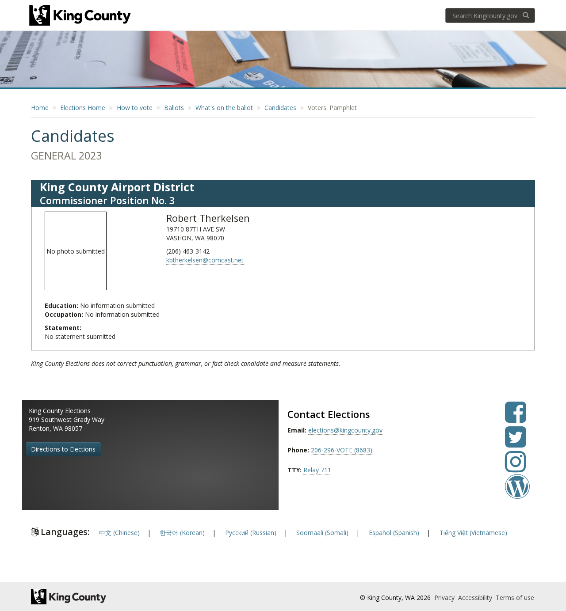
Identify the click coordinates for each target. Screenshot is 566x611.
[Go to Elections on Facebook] (515, 418)
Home (40, 107)
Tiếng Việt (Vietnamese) (473, 532)
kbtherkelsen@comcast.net (205, 260)
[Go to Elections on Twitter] (515, 443)
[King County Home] (109, 596)
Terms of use (515, 597)
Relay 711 (317, 470)
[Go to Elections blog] (517, 493)
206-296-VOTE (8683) (341, 450)
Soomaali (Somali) (322, 532)
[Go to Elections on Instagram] (515, 468)
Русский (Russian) (250, 532)
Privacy (445, 597)
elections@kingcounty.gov (345, 430)
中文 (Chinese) (119, 532)
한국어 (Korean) (182, 532)
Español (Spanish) (394, 532)
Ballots (174, 107)
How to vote (135, 107)
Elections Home (82, 107)
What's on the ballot (224, 107)
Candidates (280, 107)
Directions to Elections (63, 449)
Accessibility (476, 597)
